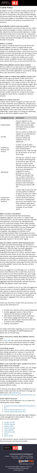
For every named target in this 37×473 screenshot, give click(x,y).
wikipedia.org (16, 393)
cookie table (7, 340)
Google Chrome (9, 422)
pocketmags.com (26, 464)
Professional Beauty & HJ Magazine (21, 454)
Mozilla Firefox (9, 426)
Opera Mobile (8, 436)
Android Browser (9, 432)
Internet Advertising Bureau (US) (14, 410)
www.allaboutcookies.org (8, 395)
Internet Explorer (9, 424)
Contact (7, 456)
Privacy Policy (14, 456)
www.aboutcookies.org (27, 395)
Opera (6, 434)
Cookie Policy (29, 458)
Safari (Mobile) (9, 430)
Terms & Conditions (18, 458)
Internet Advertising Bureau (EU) (14, 412)
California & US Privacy (26, 456)
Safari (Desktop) (9, 428)
